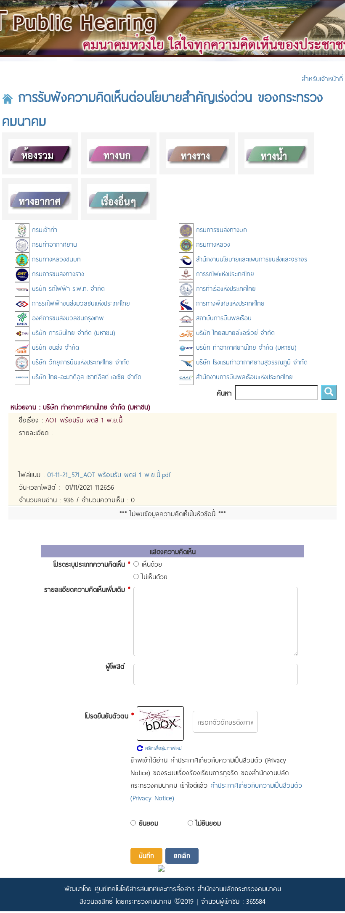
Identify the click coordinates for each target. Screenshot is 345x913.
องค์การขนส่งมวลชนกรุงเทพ (66, 317)
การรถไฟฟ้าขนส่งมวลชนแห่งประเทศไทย (79, 303)
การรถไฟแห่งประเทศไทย (224, 273)
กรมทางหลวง (212, 244)
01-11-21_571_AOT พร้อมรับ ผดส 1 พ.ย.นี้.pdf (109, 474)
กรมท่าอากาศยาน (53, 244)
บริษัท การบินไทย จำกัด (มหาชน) (72, 332)
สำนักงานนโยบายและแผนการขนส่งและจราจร (250, 259)
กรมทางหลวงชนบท (55, 259)
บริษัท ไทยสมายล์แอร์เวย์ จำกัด (234, 332)
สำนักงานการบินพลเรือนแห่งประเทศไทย (243, 376)
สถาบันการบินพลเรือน (223, 317)
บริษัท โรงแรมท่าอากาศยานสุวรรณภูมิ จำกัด (251, 362)
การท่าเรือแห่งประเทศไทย (225, 288)
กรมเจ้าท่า (43, 229)
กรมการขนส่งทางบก (220, 229)
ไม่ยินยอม (208, 823)
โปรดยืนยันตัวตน (109, 715)
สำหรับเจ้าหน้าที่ (322, 78)
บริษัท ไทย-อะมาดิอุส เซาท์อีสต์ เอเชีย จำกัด (85, 376)
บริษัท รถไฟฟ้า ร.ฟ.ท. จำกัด (67, 288)
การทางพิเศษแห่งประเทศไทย (229, 303)
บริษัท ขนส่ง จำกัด (54, 347)
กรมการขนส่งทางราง (56, 273)
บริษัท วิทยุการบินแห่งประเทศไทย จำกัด (79, 362)
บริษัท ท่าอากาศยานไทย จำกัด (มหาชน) (245, 347)
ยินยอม (148, 823)
